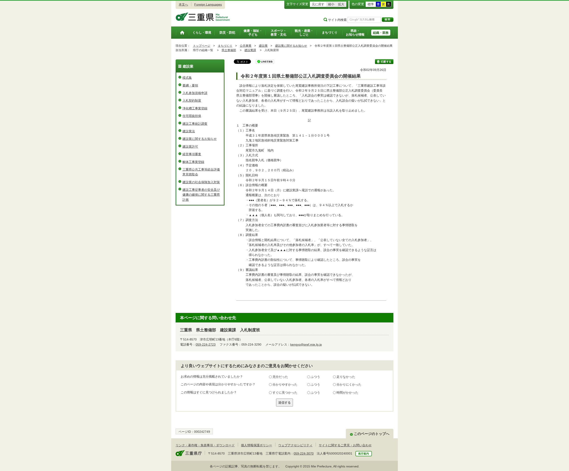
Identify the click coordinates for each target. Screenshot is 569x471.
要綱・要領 (190, 85)
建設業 (263, 45)
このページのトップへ (371, 434)
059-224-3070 (304, 453)
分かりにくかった (349, 384)
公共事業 (245, 45)
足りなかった (346, 376)
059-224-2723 (206, 344)
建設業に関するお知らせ (291, 45)
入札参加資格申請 (194, 93)
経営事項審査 (191, 154)
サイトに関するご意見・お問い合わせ (345, 445)
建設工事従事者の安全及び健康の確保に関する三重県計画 (201, 194)
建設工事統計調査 (194, 123)
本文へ (183, 4)
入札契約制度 (191, 100)
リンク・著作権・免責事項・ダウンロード (205, 445)
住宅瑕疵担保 (191, 116)
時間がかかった (347, 392)
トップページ (201, 45)
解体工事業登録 (193, 162)
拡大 (341, 4)
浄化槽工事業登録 (194, 108)
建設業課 (250, 50)
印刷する (384, 61)
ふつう (315, 376)
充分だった (280, 376)
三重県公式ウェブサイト (203, 16)
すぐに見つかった (284, 392)
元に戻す (318, 4)
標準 (371, 4)
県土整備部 (229, 50)
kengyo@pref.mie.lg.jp (306, 344)
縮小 (331, 4)
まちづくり (225, 45)
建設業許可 (190, 146)
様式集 (187, 77)
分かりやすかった (284, 384)
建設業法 (188, 131)
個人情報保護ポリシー (256, 445)
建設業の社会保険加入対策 (201, 182)
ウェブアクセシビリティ (295, 445)
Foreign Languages (208, 4)
